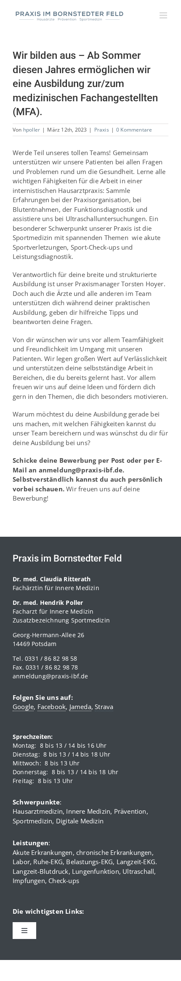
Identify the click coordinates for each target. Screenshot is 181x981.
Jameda (80, 706)
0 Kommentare (134, 129)
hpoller (31, 129)
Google (23, 706)
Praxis (101, 129)
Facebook (51, 706)
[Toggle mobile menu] (164, 15)
